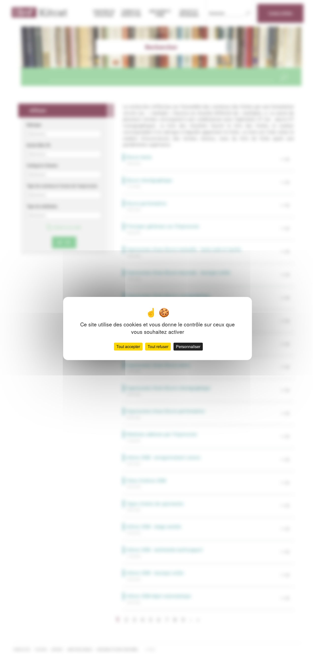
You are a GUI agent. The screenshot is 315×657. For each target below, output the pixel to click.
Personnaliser (188, 346)
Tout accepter (128, 346)
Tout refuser (158, 346)
